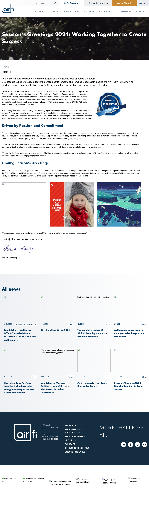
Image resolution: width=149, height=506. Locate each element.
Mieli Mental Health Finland (33, 173)
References (125, 11)
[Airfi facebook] (130, 444)
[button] (142, 3)
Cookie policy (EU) (75, 451)
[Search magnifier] (55, 3)
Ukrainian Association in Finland (74, 176)
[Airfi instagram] (138, 444)
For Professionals (71, 3)
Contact (141, 11)
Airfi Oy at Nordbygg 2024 (55, 329)
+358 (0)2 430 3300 (50, 439)
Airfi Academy (72, 11)
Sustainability (107, 11)
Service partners (75, 436)
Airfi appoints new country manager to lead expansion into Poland (129, 333)
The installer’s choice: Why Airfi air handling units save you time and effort (92, 333)
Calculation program (98, 3)
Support (54, 11)
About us (89, 11)
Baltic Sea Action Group (129, 173)
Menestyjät (67, 94)
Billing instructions (77, 448)
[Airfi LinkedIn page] (124, 444)
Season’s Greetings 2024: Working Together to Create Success (129, 386)
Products (40, 11)
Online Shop (123, 3)
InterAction (112, 153)
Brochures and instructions (74, 431)
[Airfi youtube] (145, 444)
